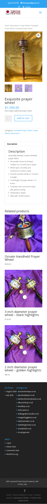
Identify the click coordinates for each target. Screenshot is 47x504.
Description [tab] (12, 144)
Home (7, 25)
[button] (38, 35)
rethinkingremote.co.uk (27, 425)
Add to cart (23, 118)
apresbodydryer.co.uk (26, 395)
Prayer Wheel (25, 25)
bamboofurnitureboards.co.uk (29, 399)
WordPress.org (12, 454)
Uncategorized (23, 432)
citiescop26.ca (23, 410)
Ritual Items (14, 25)
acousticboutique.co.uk (27, 391)
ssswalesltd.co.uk (24, 428)
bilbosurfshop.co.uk (25, 402)
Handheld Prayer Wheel (23, 130)
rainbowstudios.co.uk (26, 421)
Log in (8, 443)
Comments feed (12, 450)
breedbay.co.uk (24, 406)
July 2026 (9, 395)
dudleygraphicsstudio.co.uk (28, 414)
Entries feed (11, 447)
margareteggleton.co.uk (27, 417)
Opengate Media (21, 498)
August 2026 (11, 391)
